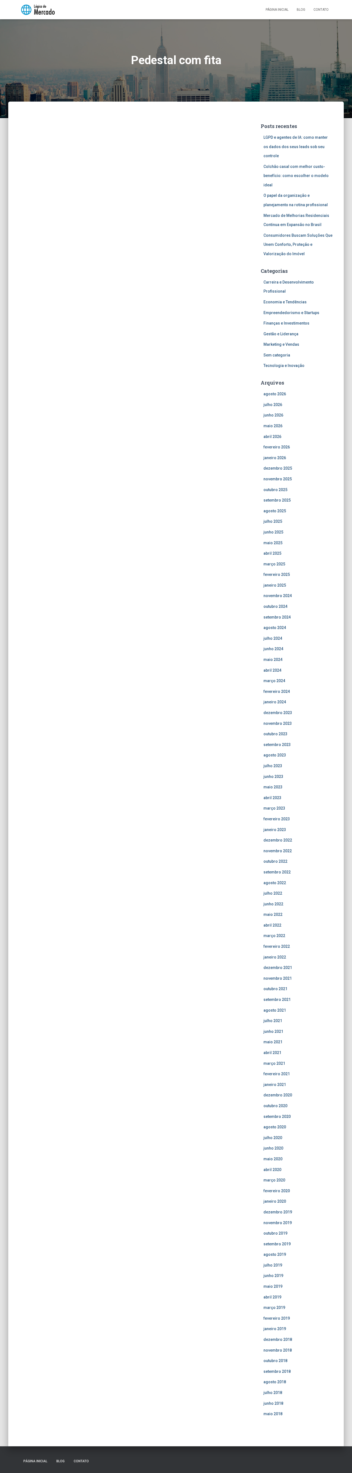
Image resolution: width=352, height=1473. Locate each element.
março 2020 (274, 1180)
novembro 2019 (277, 1223)
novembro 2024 (277, 595)
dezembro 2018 (277, 1339)
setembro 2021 (277, 999)
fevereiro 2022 (276, 946)
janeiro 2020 (274, 1201)
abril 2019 (272, 1297)
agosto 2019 (274, 1254)
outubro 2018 (275, 1360)
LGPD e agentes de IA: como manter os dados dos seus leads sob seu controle (295, 146)
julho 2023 (272, 766)
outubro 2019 (275, 1233)
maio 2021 (272, 1042)
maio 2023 (272, 787)
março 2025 (274, 564)
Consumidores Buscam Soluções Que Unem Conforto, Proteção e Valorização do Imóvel (297, 244)
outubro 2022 (275, 861)
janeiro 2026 (274, 458)
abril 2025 (272, 553)
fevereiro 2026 (276, 447)
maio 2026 (272, 426)
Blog (301, 10)
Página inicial (277, 10)
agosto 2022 (274, 883)
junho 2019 (273, 1275)
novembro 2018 (277, 1350)
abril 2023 (272, 798)
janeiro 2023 (274, 829)
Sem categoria (276, 355)
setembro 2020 (277, 1116)
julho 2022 (272, 893)
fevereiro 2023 (276, 819)
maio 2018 (272, 1414)
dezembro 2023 (277, 712)
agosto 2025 (274, 511)
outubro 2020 (275, 1106)
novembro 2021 (277, 978)
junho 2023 (273, 776)
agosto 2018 (274, 1382)
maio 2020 (272, 1159)
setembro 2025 (277, 500)
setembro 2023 (277, 744)
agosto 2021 (274, 1010)
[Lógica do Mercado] (37, 10)
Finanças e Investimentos (286, 323)
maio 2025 (272, 543)
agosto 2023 (274, 755)
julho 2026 (272, 404)
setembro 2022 (277, 872)
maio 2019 (272, 1286)
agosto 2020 (274, 1127)
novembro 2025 (277, 479)
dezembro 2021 (277, 967)
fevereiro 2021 (276, 1074)
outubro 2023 (275, 734)
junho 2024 (273, 649)
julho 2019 (272, 1265)
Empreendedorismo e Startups (291, 313)
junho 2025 (273, 532)
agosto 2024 (274, 627)
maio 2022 (272, 914)
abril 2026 (272, 436)
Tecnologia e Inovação (283, 365)
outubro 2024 (275, 606)
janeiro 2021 (274, 1084)
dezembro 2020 (277, 1095)
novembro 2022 (277, 851)
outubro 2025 (275, 490)
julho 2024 (272, 638)
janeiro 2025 (274, 585)
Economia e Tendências (285, 302)
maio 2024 (272, 659)
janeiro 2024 (274, 702)
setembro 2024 (277, 617)
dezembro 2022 (277, 840)
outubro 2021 (275, 989)
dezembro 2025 (277, 468)
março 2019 (274, 1307)
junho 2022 (273, 904)
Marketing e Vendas (281, 344)
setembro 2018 (277, 1371)
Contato (321, 10)
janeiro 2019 (274, 1329)
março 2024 (274, 681)
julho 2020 (272, 1138)
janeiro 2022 (274, 957)
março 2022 (274, 935)
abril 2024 (272, 670)
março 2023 (274, 808)
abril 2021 (272, 1052)
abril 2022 (272, 925)
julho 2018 (272, 1392)
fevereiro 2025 (276, 574)
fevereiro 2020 (276, 1191)
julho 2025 (272, 521)
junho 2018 (273, 1403)
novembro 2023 (277, 723)
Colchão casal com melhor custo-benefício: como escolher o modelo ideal (296, 175)
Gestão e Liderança (280, 334)
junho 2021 (273, 1031)
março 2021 (274, 1063)
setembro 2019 (277, 1244)
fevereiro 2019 (276, 1318)
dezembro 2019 (277, 1212)
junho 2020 (273, 1148)
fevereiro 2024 (276, 691)
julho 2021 (272, 1021)
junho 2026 (273, 415)
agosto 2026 (274, 394)
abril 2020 (272, 1169)
